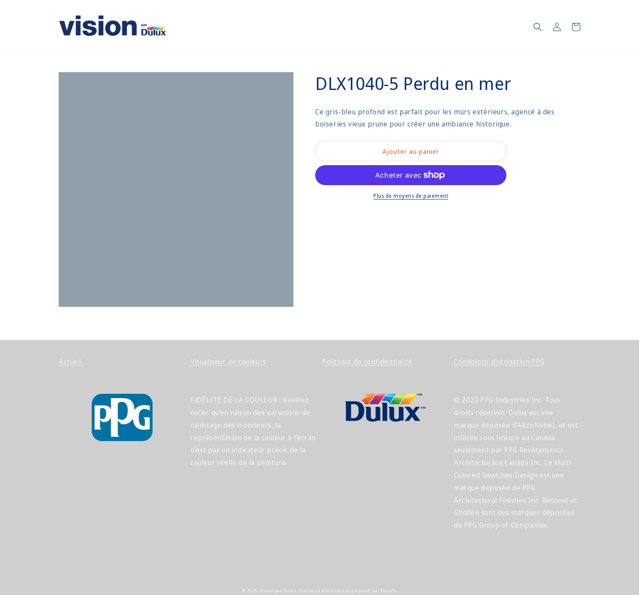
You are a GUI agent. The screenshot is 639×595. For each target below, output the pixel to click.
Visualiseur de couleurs (228, 361)
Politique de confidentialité (367, 361)
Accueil (70, 361)
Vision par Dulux (278, 591)
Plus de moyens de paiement (410, 195)
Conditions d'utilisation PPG (499, 361)
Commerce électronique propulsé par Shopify (347, 591)
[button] (537, 27)
